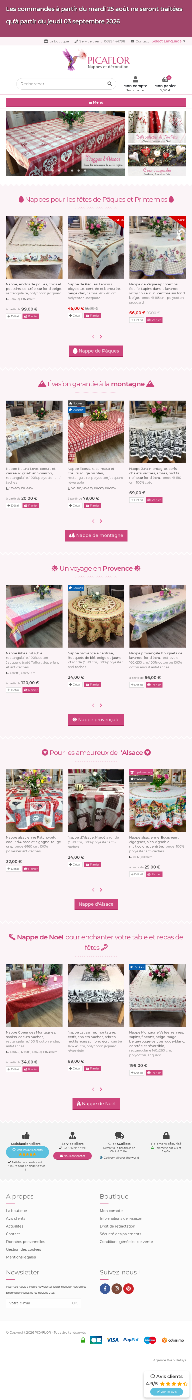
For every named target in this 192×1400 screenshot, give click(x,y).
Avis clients (15, 1218)
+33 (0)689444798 (74, 1148)
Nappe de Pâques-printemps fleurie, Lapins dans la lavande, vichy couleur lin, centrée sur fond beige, (157, 293)
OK (75, 1303)
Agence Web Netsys (169, 1360)
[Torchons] (157, 127)
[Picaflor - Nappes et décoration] (96, 59)
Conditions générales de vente (126, 1241)
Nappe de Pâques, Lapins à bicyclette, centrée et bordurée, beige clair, (94, 291)
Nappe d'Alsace (96, 904)
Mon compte (111, 1211)
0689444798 (102, 41)
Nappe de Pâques (98, 351)
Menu (97, 102)
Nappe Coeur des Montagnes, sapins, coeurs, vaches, (33, 1039)
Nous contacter (74, 1156)
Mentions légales (21, 1257)
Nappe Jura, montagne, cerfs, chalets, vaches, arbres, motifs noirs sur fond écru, (155, 475)
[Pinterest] (128, 1288)
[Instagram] (117, 1288)
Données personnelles (25, 1241)
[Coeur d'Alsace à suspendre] (157, 160)
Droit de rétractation (117, 1226)
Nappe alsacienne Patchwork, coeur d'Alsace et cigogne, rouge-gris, (34, 844)
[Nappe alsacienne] (65, 143)
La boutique (59, 41)
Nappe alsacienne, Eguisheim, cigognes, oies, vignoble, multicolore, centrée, (156, 844)
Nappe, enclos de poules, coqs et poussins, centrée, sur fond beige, (34, 288)
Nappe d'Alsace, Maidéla (93, 842)
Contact (142, 41)
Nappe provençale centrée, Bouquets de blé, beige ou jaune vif (95, 660)
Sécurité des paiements (120, 1234)
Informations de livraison (121, 1218)
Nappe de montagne (99, 535)
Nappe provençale (98, 719)
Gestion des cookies (23, 1249)
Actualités (14, 1226)
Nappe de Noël (98, 1103)
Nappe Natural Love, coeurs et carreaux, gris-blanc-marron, (34, 475)
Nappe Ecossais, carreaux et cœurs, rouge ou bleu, (95, 475)
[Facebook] (105, 1288)
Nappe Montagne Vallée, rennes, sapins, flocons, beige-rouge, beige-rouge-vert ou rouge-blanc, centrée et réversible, (157, 1043)
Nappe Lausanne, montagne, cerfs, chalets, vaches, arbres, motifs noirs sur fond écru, (95, 1041)
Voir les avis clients (29, 1150)
